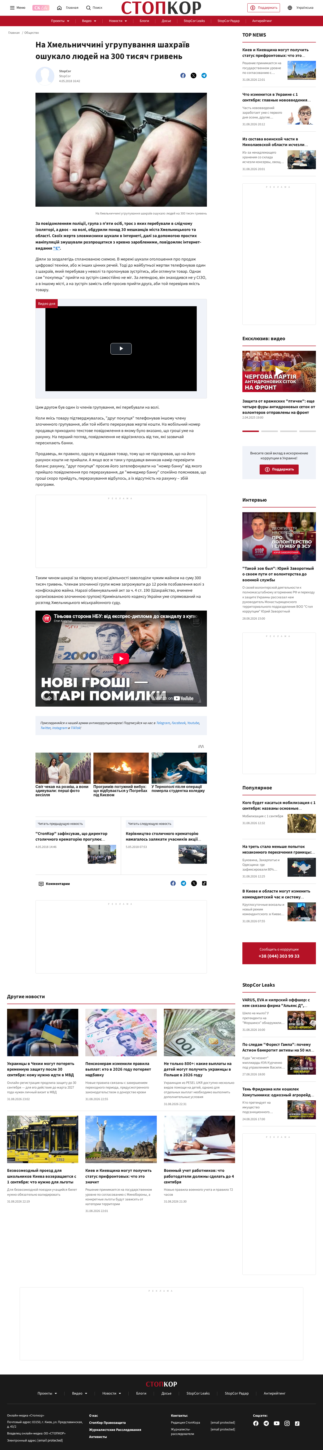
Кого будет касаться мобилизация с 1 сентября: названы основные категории (279, 808)
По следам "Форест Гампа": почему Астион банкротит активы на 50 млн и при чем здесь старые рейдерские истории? (277, 1053)
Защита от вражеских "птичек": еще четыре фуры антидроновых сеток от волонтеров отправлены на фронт (278, 407)
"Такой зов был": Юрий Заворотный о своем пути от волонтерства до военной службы (278, 574)
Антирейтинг (262, 20)
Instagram (59, 727)
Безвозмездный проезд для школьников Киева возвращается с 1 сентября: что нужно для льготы (41, 1176)
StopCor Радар (229, 20)
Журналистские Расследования (115, 1430)
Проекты (58, 20)
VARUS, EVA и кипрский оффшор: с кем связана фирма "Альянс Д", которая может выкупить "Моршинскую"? (276, 1008)
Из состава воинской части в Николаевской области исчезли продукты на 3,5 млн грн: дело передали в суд (273, 147)
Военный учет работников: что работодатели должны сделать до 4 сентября (199, 1176)
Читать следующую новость (149, 823)
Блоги (144, 20)
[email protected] (50, 1440)
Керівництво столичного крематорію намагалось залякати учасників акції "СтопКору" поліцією (162, 839)
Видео (87, 20)
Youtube (193, 723)
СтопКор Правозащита (107, 1423)
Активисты (98, 1437)
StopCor (65, 71)
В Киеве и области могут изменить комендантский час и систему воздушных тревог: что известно (276, 897)
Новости (115, 20)
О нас (93, 1415)
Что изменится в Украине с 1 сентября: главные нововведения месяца (274, 100)
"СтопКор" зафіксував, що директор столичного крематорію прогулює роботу (71, 839)
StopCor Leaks (194, 20)
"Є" (56, 248)
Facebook (178, 723)
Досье (166, 20)
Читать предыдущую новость (60, 823)
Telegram (163, 723)
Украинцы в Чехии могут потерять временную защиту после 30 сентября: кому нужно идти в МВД (40, 1069)
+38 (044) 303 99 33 (279, 956)
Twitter (45, 727)
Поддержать (267, 7)
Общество (31, 32)
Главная (14, 32)
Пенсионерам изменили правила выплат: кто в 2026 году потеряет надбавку (118, 1069)
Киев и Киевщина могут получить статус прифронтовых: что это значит (118, 1176)
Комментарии (58, 883)
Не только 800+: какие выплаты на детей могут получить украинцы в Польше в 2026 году (197, 1069)
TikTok (75, 727)
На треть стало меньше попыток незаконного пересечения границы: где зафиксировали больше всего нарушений (277, 855)
